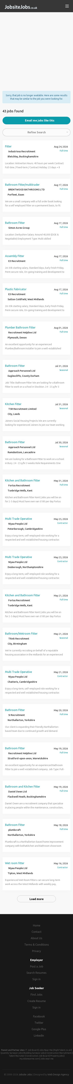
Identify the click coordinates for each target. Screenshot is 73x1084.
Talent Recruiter (16, 1056)
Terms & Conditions (36, 944)
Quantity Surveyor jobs (11, 1053)
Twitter (38, 1022)
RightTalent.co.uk (62, 1050)
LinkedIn (39, 1035)
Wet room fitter (14, 863)
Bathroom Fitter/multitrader (22, 184)
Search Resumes (36, 972)
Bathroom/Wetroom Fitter (21, 633)
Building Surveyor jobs (34, 1053)
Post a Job (36, 966)
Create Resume (36, 1001)
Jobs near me (47, 1059)
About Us (36, 938)
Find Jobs (36, 994)
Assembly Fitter (14, 255)
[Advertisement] (36, 48)
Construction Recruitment (59, 1053)
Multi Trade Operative (18, 518)
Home (36, 925)
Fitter (8, 146)
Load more (37, 899)
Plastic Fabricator (15, 289)
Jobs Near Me (45, 1050)
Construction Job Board (37, 1056)
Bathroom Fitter (15, 222)
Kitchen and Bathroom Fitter (22, 480)
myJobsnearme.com (29, 1059)
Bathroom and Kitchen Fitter (22, 786)
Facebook (39, 1016)
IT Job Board (31, 1050)
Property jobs (56, 1056)
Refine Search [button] (37, 132)
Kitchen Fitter (13, 404)
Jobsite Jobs (25, 1074)
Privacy (36, 951)
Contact (36, 931)
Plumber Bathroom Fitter (20, 327)
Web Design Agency (58, 1074)
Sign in (36, 979)
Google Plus (39, 1029)
